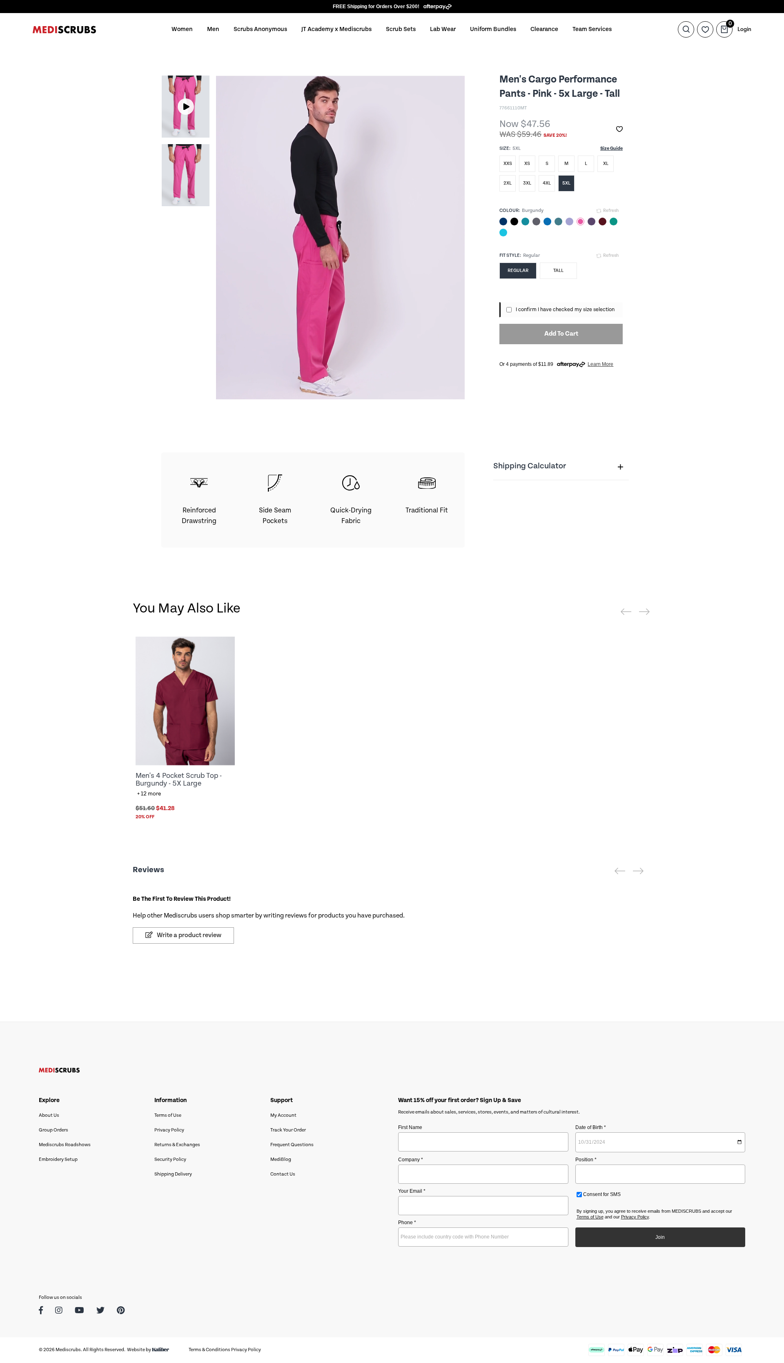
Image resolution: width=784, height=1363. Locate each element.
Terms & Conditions (209, 1349)
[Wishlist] (705, 29)
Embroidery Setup (58, 1159)
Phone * (407, 1222)
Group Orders (53, 1130)
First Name (410, 1127)
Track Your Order (288, 1130)
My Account (283, 1115)
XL (605, 163)
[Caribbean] (558, 221)
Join (660, 1237)
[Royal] (547, 221)
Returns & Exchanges (177, 1144)
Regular (518, 270)
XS (527, 163)
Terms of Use (167, 1115)
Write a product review (188, 935)
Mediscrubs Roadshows (65, 1144)
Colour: (509, 210)
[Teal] (525, 221)
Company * (410, 1160)
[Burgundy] (602, 221)
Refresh (610, 210)
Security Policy (170, 1159)
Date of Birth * (590, 1127)
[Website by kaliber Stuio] (160, 1349)
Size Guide (611, 148)
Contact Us (282, 1174)
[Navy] (503, 221)
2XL (507, 183)
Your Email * (411, 1191)
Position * (586, 1160)
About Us (49, 1115)
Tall (558, 270)
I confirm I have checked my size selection (565, 310)
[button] (619, 129)
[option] (185, 106)
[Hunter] (613, 221)
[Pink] (580, 221)
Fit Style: (510, 255)
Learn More (600, 364)
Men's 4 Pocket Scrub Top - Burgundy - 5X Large (179, 779)
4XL (547, 183)
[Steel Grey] (536, 221)
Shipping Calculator (529, 466)
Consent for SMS (601, 1194)
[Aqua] (503, 232)
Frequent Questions (292, 1144)
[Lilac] (569, 221)
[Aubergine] (591, 221)
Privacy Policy (169, 1130)
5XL (566, 183)
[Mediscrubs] (64, 29)
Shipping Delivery (173, 1174)
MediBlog (280, 1159)
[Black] (514, 221)
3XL (527, 183)
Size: (504, 148)
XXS (507, 163)
